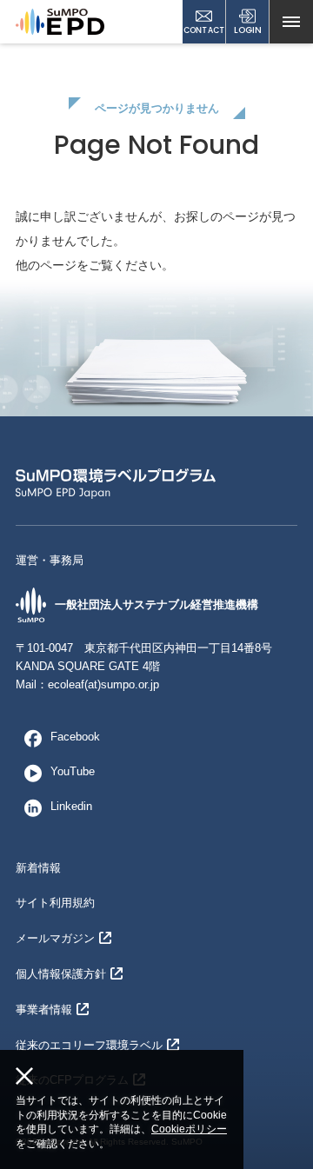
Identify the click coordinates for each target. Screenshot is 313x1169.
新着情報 (38, 867)
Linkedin (71, 806)
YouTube (72, 771)
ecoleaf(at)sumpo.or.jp (103, 684)
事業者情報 (44, 1009)
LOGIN (248, 30)
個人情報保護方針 (61, 973)
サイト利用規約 (55, 902)
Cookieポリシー (189, 1129)
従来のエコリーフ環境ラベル (89, 1045)
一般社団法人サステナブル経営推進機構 (156, 604)
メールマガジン (55, 938)
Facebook (75, 736)
